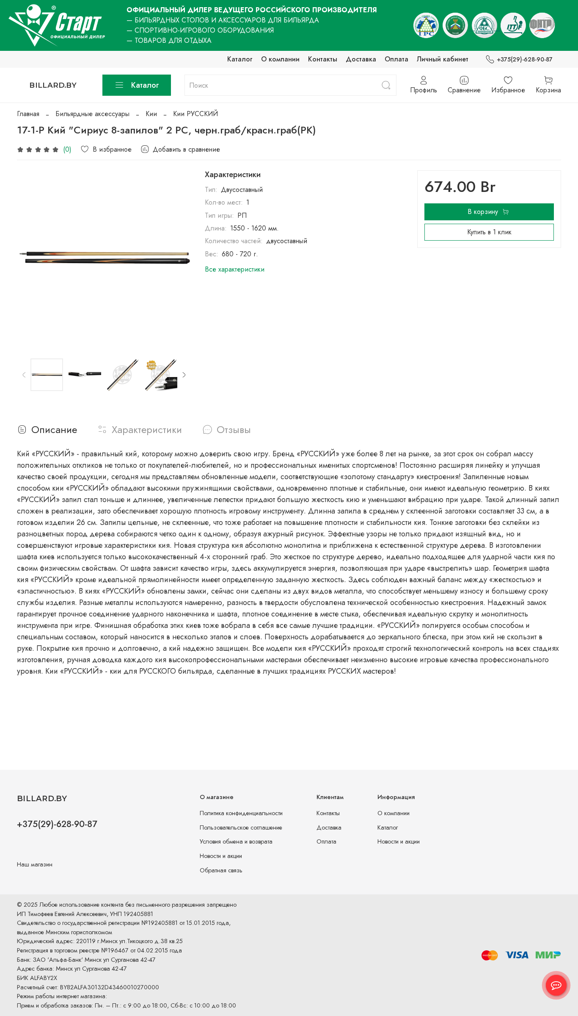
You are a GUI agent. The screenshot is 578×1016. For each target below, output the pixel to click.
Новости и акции (221, 856)
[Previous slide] (30, 257)
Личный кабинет (442, 59)
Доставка (361, 59)
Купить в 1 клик (489, 232)
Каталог (240, 59)
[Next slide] (178, 257)
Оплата (396, 59)
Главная (28, 114)
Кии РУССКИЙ (195, 114)
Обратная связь (221, 870)
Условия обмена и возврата (236, 841)
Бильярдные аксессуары (92, 114)
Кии (151, 114)
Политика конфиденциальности (241, 813)
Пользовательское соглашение (241, 827)
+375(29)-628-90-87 (525, 59)
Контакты (322, 59)
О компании (280, 59)
